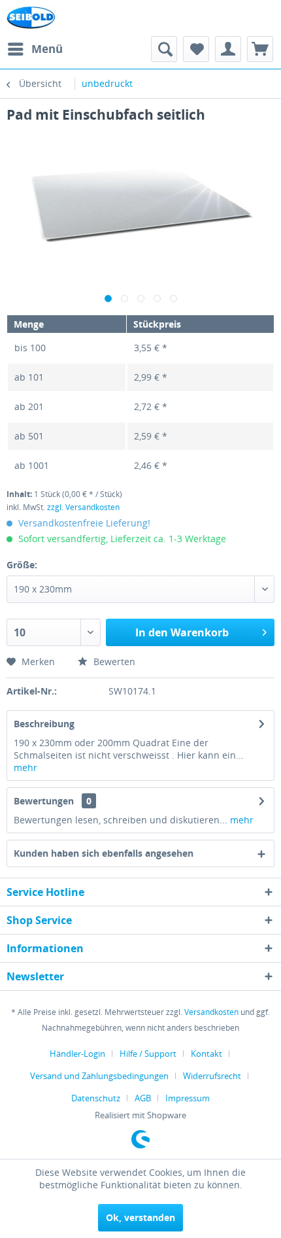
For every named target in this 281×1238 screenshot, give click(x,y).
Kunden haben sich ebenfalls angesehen (103, 853)
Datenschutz (95, 1098)
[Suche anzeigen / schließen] (164, 49)
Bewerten (113, 661)
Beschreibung (44, 723)
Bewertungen (44, 801)
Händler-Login (77, 1053)
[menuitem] (34, 49)
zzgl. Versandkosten (83, 507)
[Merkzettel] (196, 49)
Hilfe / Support (148, 1053)
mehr (25, 767)
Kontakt (206, 1053)
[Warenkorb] (260, 49)
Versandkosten (211, 1012)
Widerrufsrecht (212, 1076)
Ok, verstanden (140, 1217)
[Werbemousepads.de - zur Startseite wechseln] (31, 18)
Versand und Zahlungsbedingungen (99, 1076)
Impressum (187, 1098)
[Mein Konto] (228, 49)
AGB (143, 1098)
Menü (47, 48)
